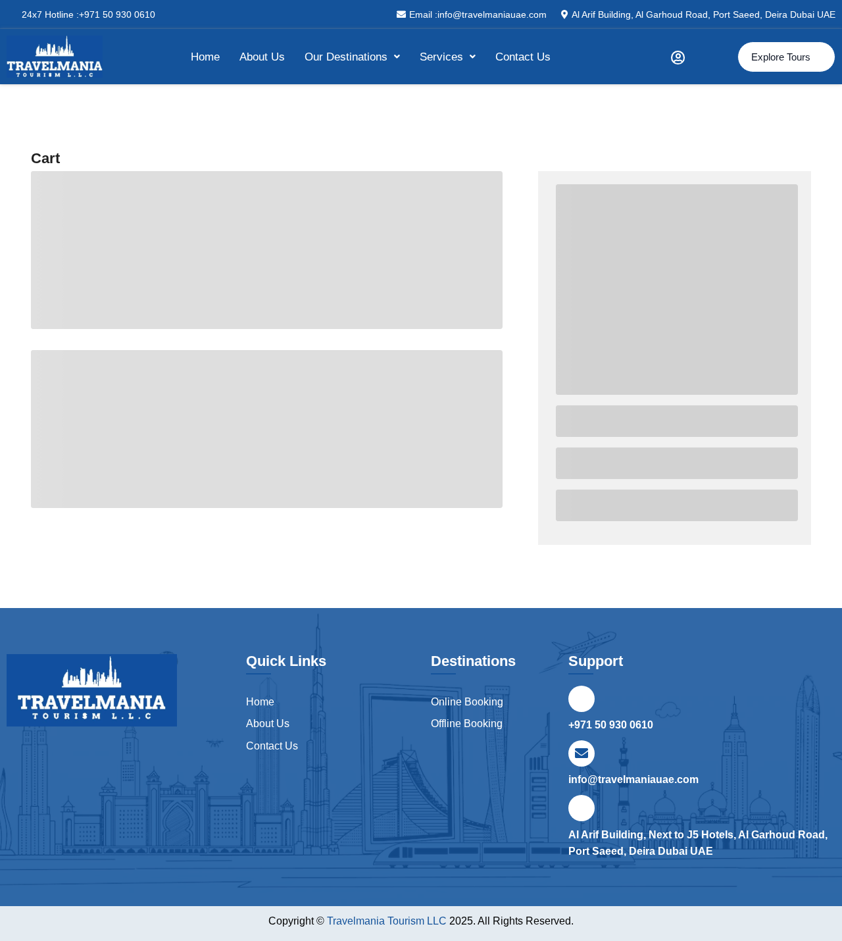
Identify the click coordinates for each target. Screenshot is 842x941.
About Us (262, 57)
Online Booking (467, 701)
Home (205, 57)
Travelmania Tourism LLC (388, 921)
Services (441, 57)
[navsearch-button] (711, 56)
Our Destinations (346, 57)
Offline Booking (467, 723)
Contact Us (523, 57)
